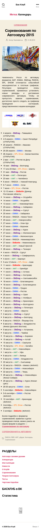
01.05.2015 (31, 40)
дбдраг (21, 437)
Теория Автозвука (10, 475)
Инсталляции (8, 462)
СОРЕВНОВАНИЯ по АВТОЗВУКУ (16, 431)
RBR (12, 437)
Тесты (5, 479)
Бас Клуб (20, 4)
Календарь (29, 437)
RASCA (7, 437)
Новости (6, 466)
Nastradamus (18, 40)
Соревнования (20, 25)
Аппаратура (7, 459)
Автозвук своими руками (13, 456)
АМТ (17, 437)
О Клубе (5, 469)
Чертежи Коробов (10, 482)
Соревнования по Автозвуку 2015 (20, 32)
